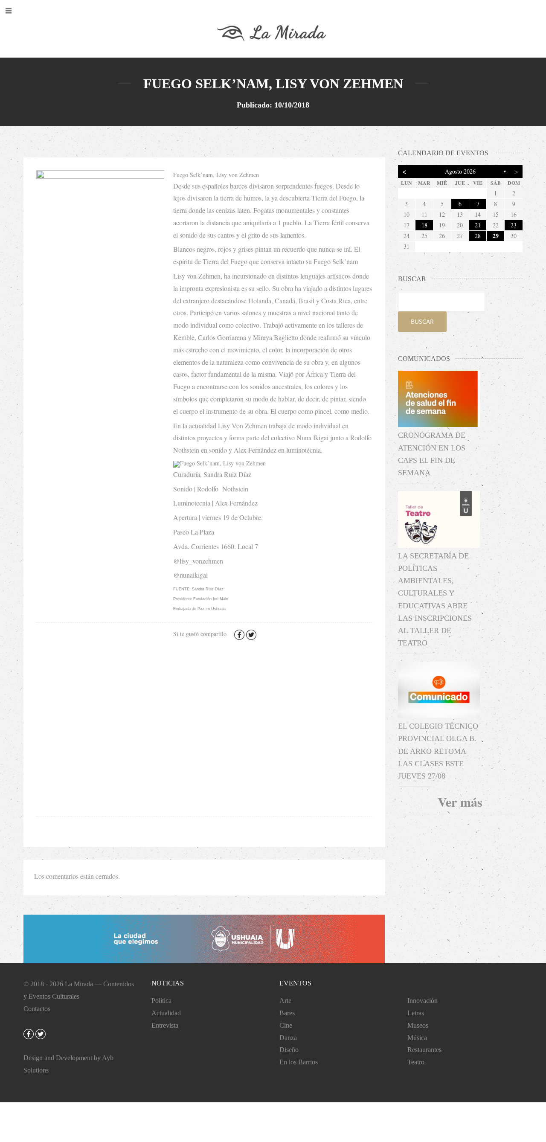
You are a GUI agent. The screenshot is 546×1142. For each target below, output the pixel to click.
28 (478, 236)
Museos (417, 1025)
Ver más (460, 801)
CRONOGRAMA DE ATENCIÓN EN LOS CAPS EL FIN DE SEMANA (431, 454)
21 (478, 225)
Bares (287, 1013)
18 (424, 225)
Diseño (289, 1049)
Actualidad (166, 1013)
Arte (285, 1000)
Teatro (415, 1062)
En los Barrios (298, 1062)
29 (496, 235)
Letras (415, 1013)
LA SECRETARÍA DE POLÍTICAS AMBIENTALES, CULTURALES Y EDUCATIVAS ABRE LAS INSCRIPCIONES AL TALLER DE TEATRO (435, 600)
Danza (288, 1037)
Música (417, 1037)
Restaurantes (424, 1049)
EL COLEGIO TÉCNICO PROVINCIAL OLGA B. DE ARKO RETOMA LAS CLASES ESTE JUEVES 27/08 (438, 751)
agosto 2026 (460, 171)
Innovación (422, 1000)
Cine (285, 1025)
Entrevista (164, 1025)
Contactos (36, 1008)
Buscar (422, 321)
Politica (161, 1000)
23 (514, 225)
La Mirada (79, 984)
